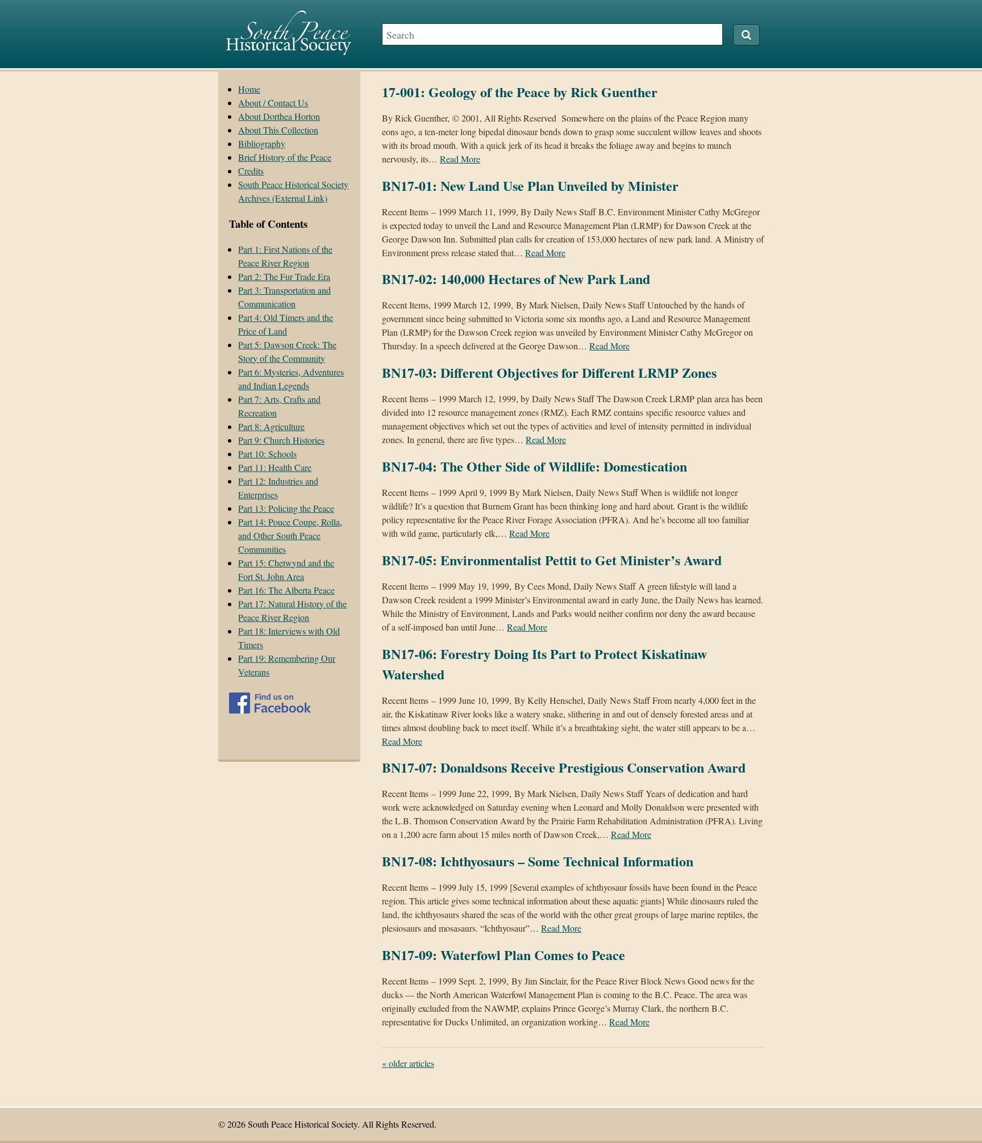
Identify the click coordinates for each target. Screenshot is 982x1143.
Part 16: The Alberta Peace (286, 590)
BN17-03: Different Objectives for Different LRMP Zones (549, 372)
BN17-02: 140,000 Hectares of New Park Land (516, 279)
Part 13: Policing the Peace (286, 508)
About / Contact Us (273, 103)
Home (249, 89)
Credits (251, 171)
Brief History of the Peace (284, 157)
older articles (408, 1063)
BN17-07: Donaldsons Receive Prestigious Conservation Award (564, 767)
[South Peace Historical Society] (288, 50)
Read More (460, 159)
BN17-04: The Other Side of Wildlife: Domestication (534, 466)
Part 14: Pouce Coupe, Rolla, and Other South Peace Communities (290, 535)
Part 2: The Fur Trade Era (284, 276)
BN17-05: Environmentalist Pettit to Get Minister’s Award (552, 560)
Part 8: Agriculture (271, 426)
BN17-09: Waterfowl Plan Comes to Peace (503, 955)
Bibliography (261, 143)
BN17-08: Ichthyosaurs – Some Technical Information (537, 861)
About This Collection (278, 130)
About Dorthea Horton (279, 116)
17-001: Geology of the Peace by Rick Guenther (520, 92)
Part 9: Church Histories (281, 440)
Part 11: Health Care (274, 467)
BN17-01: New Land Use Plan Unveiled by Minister (530, 185)
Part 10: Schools (267, 454)
